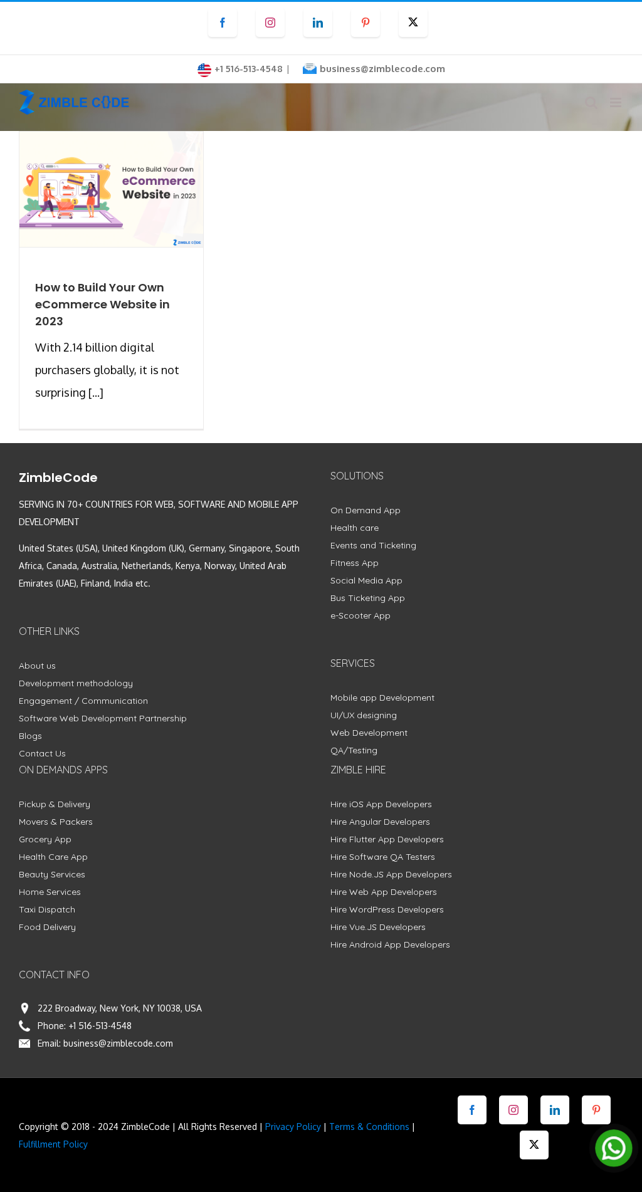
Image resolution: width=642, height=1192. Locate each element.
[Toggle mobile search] (591, 102)
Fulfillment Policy (53, 1144)
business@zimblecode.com (382, 69)
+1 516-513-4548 (100, 1025)
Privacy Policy (293, 1126)
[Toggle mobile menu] (616, 102)
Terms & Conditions (369, 1126)
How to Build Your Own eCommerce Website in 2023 (102, 304)
